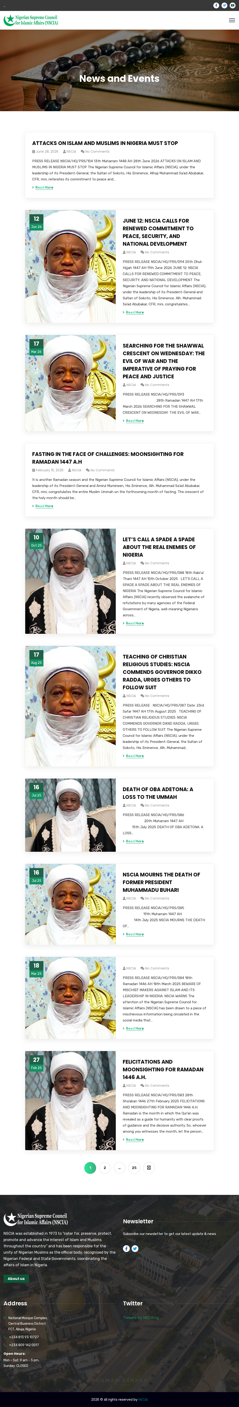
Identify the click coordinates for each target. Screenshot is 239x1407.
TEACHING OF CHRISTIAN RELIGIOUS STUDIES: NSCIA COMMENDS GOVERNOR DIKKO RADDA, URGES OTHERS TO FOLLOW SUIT (162, 672)
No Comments (97, 151)
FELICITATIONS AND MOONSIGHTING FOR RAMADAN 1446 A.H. (163, 1069)
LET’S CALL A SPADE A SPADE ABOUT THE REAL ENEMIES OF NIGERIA (159, 547)
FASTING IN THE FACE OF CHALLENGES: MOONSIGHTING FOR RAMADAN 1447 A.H (108, 458)
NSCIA (71, 151)
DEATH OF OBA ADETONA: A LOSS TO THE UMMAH (158, 793)
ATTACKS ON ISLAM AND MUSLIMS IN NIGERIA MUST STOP (105, 143)
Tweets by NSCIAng (141, 1317)
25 (134, 1168)
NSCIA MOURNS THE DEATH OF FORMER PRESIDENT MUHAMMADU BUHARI (161, 882)
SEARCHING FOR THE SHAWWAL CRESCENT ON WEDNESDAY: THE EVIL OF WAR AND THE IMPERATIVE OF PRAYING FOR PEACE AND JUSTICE (164, 361)
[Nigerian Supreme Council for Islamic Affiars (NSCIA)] (31, 20)
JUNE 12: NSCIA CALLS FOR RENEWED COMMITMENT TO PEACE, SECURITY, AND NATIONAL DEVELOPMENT (158, 232)
